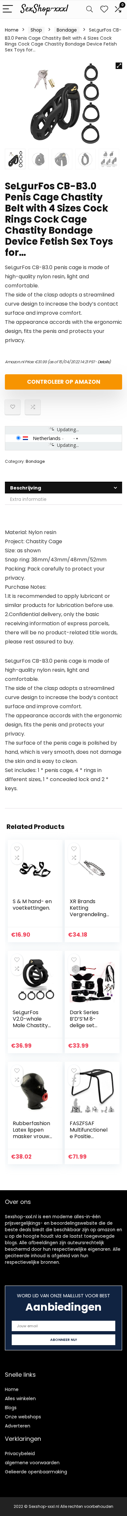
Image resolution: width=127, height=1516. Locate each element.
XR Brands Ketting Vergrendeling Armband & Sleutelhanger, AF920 (88, 918)
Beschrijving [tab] (25, 488)
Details (103, 362)
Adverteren (17, 1426)
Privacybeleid (20, 1453)
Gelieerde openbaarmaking (36, 1471)
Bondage (67, 30)
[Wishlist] (104, 9)
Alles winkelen (20, 1398)
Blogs (11, 1407)
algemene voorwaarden (32, 1462)
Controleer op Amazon (63, 382)
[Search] (89, 9)
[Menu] (8, 9)
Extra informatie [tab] (28, 499)
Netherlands (47, 438)
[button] (119, 65)
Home (12, 30)
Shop (36, 30)
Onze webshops (23, 1416)
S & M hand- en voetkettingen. (32, 905)
